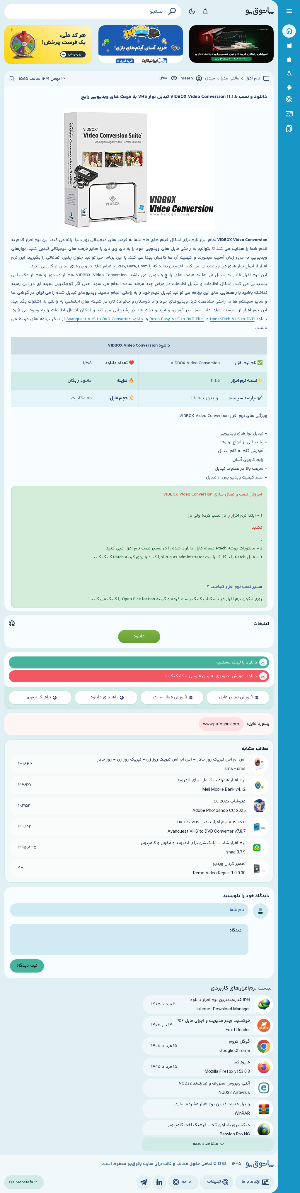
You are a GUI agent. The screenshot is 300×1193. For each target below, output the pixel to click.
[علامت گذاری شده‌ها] (289, 129)
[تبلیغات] (289, 99)
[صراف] (48, 44)
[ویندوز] (289, 46)
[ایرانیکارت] (140, 44)
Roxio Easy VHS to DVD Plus (176, 319)
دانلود (139, 636)
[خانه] (289, 31)
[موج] (231, 44)
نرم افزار (252, 78)
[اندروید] (289, 87)
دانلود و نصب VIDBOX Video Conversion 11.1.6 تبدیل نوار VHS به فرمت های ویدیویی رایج (174, 97)
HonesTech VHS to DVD (232, 319)
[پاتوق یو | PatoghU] (260, 11)
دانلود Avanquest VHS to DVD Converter (104, 319)
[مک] (289, 60)
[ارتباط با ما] (289, 114)
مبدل (210, 78)
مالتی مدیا (230, 78)
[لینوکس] (289, 74)
